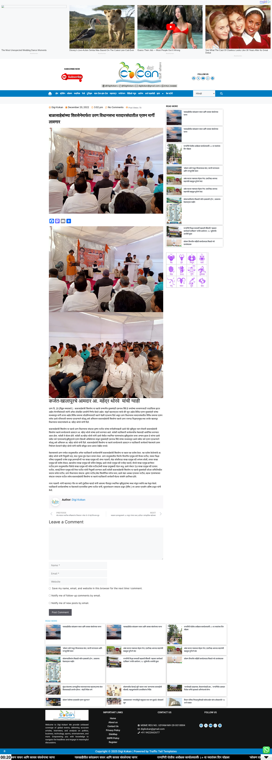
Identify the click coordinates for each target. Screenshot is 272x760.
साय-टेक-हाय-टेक (101, 93)
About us (113, 722)
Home (113, 718)
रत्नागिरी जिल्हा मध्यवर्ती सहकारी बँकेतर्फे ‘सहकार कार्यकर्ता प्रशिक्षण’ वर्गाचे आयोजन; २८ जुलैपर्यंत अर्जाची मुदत (200, 231)
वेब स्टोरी (169, 93)
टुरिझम (89, 93)
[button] (221, 93)
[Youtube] (203, 78)
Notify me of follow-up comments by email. (76, 595)
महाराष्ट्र (113, 93)
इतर (158, 93)
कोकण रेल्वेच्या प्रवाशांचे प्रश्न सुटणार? (76, 700)
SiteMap (113, 734)
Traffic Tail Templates (163, 751)
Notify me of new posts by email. (70, 603)
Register (113, 742)
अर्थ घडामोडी (150, 93)
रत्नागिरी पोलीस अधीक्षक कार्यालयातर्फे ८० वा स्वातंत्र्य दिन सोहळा (121, 757)
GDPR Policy (113, 738)
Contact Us (113, 726)
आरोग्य (140, 93)
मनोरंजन (122, 93)
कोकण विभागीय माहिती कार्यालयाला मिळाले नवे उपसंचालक (203, 658)
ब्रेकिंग (62, 93)
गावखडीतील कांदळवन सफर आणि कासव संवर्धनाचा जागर (82, 627)
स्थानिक (77, 93)
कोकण (69, 93)
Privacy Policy (113, 730)
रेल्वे (83, 93)
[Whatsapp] (208, 78)
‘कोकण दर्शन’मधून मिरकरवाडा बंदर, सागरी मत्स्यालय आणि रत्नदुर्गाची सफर (218, 757)
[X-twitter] (198, 78)
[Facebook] (194, 78)
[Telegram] (212, 78)
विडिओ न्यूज (131, 93)
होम (57, 93)
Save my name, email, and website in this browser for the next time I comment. (97, 588)
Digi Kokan (78, 499)
